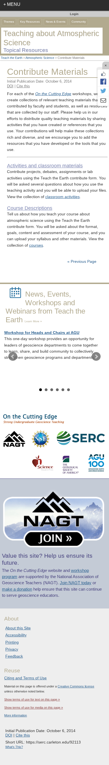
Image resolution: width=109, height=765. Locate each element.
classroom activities (62, 197)
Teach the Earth (11, 57)
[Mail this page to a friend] (103, 101)
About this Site (18, 628)
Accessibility (16, 635)
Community (79, 21)
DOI (10, 86)
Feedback (14, 656)
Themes (9, 21)
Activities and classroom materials (45, 166)
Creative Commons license (76, 686)
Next (96, 356)
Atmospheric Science (39, 57)
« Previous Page (81, 261)
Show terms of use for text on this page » (32, 699)
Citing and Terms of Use (25, 678)
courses (36, 245)
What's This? (14, 747)
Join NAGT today (75, 583)
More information (15, 715)
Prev (12, 356)
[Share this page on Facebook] (103, 81)
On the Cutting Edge (53, 94)
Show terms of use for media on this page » (33, 707)
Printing (12, 642)
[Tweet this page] (103, 91)
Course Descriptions (29, 208)
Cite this (23, 86)
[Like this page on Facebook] (103, 74)
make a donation (17, 589)
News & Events (55, 21)
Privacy (11, 649)
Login (74, 14)
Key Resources (30, 21)
